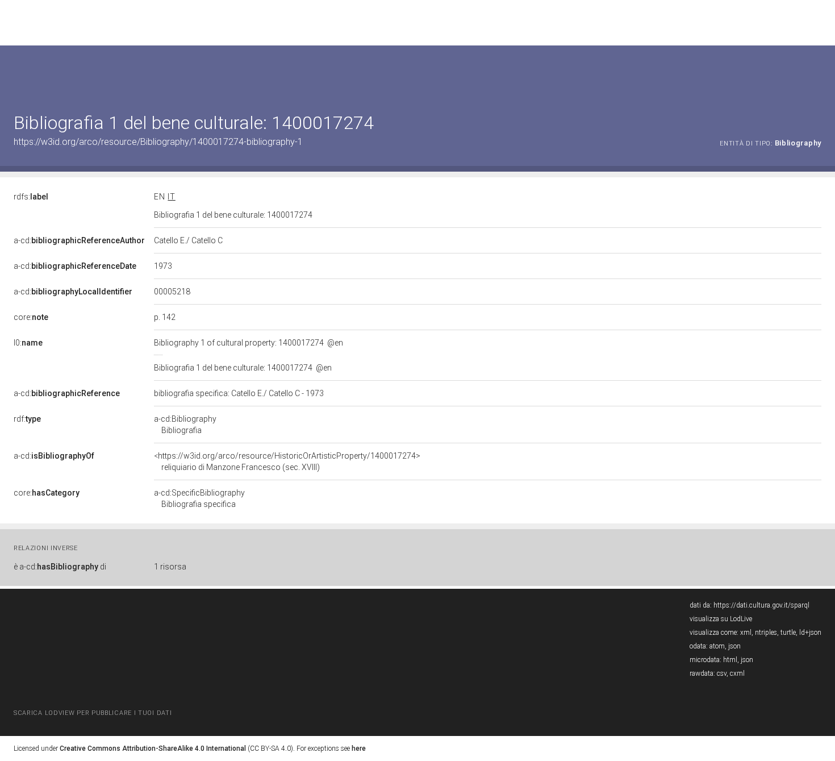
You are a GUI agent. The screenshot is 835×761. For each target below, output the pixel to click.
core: (31, 317)
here (359, 748)
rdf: (27, 418)
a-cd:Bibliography (185, 424)
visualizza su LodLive (721, 619)
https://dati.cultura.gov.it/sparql (761, 605)
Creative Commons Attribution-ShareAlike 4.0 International (153, 748)
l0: (28, 342)
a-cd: (79, 240)
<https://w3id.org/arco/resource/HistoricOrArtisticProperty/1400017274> (287, 461)
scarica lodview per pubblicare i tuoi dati (93, 713)
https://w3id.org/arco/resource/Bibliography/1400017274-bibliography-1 (158, 141)
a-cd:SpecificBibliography (199, 498)
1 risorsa (170, 566)
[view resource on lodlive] (816, 73)
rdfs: (31, 196)
